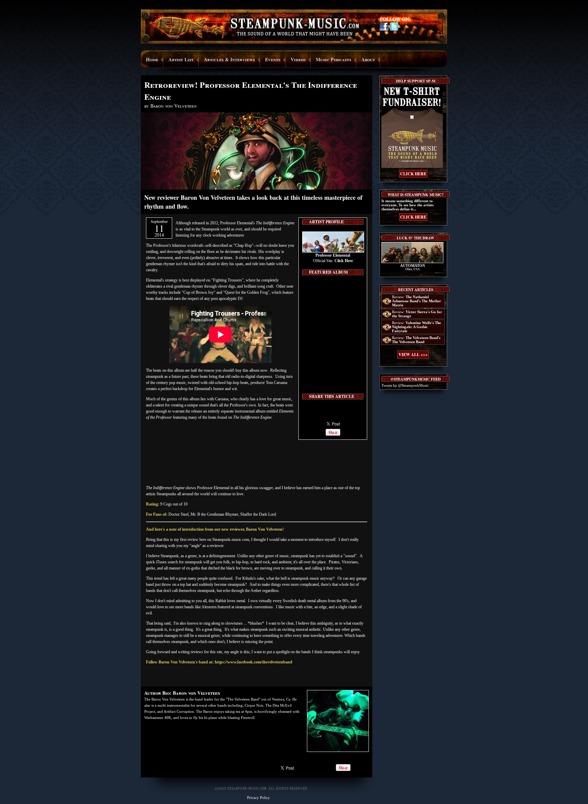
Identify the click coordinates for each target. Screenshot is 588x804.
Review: (416, 301)
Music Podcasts (333, 59)
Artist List (181, 59)
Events (272, 59)
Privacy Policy (258, 797)
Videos (298, 59)
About (368, 59)
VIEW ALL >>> (413, 354)
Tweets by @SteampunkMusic (405, 385)
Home (152, 59)
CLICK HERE (413, 174)
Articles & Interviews (229, 59)
